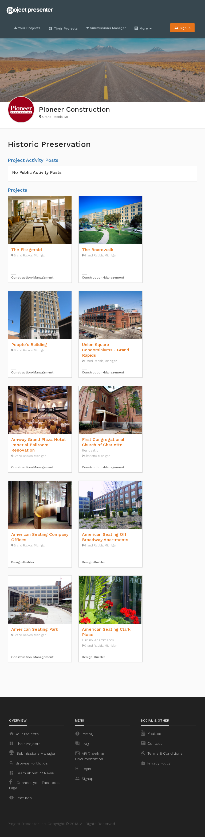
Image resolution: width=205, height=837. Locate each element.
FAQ (82, 743)
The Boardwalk (97, 249)
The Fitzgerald (26, 249)
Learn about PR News (31, 772)
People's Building (29, 344)
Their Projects (63, 28)
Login (83, 768)
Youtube (155, 733)
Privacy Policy (156, 762)
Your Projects (28, 28)
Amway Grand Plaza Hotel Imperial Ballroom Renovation (38, 445)
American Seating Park (34, 629)
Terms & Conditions (162, 753)
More (141, 28)
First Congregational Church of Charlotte (103, 442)
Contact (151, 743)
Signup (84, 778)
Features (20, 797)
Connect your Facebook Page (34, 785)
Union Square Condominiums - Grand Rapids (105, 350)
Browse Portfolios (28, 762)
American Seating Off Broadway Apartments (105, 537)
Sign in (182, 28)
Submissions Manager (107, 28)
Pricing (84, 733)
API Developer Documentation (91, 756)
